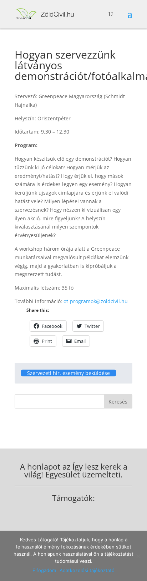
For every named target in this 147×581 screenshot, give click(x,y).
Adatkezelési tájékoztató (87, 570)
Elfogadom (44, 570)
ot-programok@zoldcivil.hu (96, 301)
